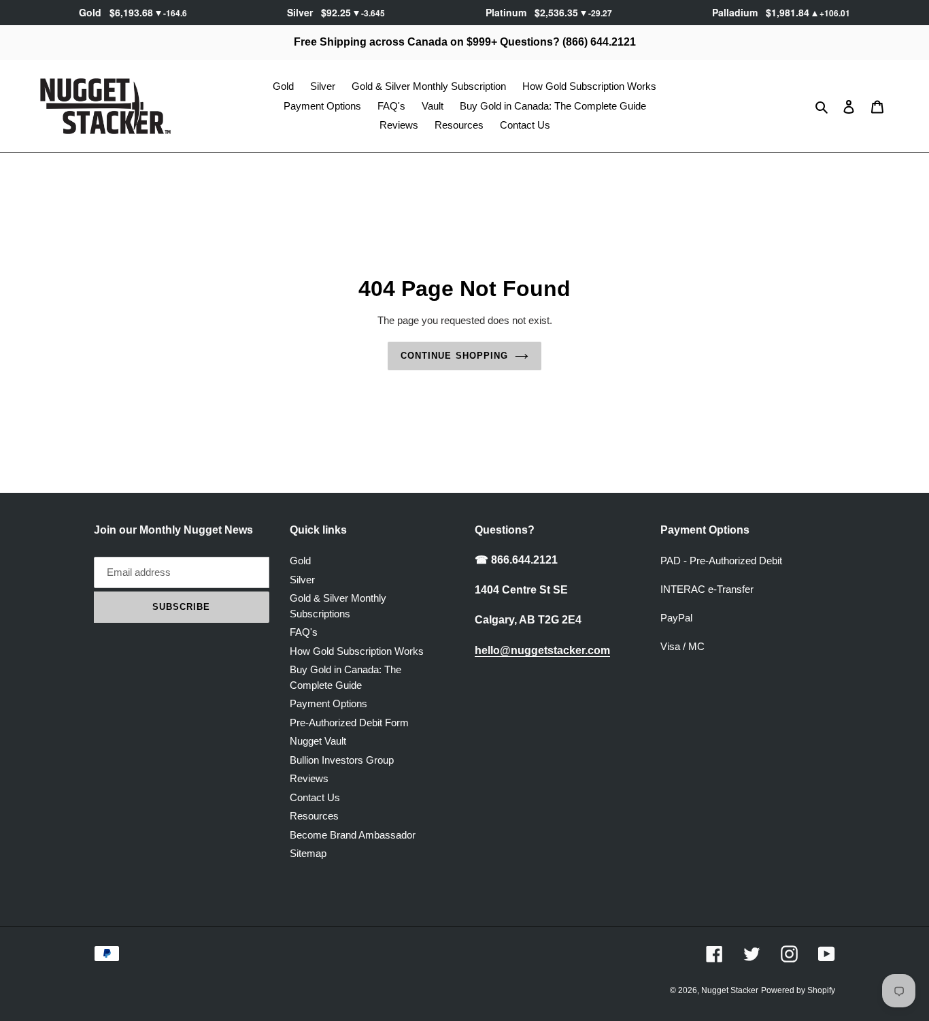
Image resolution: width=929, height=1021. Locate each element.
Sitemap (308, 853)
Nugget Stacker (729, 990)
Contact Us (315, 797)
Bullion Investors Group (342, 760)
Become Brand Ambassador (353, 835)
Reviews (309, 778)
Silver (302, 579)
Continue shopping (454, 356)
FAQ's (304, 632)
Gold (300, 560)
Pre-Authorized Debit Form (349, 722)
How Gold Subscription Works (357, 651)
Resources (314, 816)
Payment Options (328, 703)
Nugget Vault (318, 741)
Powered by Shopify (798, 990)
